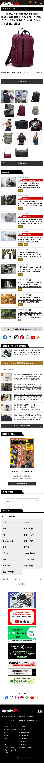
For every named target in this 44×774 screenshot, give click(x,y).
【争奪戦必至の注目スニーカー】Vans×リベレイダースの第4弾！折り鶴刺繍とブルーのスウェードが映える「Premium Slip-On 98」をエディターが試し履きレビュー (28, 407)
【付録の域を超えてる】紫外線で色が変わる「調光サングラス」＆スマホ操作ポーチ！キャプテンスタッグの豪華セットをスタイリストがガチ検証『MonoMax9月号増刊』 (30, 241)
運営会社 (22, 717)
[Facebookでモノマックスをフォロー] (5, 339)
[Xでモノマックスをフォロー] (11, 339)
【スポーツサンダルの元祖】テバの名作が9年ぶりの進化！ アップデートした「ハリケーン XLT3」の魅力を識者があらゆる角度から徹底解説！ (30, 316)
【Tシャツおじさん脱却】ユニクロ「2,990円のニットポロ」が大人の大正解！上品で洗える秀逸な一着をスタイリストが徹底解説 (28, 417)
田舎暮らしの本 (9, 747)
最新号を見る (22, 483)
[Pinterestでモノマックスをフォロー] (22, 339)
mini (5, 732)
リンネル (7, 735)
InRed (23, 727)
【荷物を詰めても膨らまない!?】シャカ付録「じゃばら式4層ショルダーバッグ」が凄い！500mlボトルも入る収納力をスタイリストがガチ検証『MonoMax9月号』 (30, 205)
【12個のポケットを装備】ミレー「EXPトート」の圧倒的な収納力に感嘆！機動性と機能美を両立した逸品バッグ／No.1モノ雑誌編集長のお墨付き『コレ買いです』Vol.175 (30, 187)
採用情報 (30, 717)
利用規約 (22, 720)
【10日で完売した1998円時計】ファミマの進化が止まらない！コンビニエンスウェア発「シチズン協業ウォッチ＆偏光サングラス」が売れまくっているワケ (28, 397)
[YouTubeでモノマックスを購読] (33, 339)
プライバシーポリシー (9, 720)
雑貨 (25, 244)
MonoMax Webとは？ (9, 717)
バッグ (21, 190)
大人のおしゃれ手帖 (10, 730)
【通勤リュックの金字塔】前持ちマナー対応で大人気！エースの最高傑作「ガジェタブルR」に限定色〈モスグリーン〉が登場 (30, 255)
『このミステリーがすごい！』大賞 (10, 751)
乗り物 (26, 547)
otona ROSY (24, 735)
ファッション (8, 541)
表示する (22, 584)
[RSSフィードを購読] (39, 339)
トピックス (7, 565)
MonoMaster (25, 744)
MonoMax (24, 741)
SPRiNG (6, 738)
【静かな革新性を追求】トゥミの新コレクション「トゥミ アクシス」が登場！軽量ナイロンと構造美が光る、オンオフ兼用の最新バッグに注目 (30, 271)
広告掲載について (33, 720)
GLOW (6, 741)
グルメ (21, 305)
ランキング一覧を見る (22, 425)
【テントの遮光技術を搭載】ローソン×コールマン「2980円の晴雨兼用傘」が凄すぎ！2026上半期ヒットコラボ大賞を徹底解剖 (28, 376)
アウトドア (28, 541)
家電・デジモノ (30, 534)
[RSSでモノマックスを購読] (37, 698)
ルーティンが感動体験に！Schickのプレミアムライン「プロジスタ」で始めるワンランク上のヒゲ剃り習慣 (30, 284)
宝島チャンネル (9, 727)
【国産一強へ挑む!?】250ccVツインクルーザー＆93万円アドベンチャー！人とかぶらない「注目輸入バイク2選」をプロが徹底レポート (28, 386)
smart (6, 744)
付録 (4, 522)
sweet (23, 730)
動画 (4, 559)
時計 (4, 528)
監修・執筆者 (8, 571)
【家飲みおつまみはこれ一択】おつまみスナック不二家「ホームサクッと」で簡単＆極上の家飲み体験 (30, 299)
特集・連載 (28, 565)
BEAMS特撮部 (29, 553)
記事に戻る (22, 81)
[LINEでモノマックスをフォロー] (27, 339)
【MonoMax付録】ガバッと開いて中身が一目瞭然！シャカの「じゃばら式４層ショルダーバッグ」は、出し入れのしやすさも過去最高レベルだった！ (28, 352)
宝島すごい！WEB (26, 747)
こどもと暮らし (30, 559)
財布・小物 (28, 528)
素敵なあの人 (25, 732)
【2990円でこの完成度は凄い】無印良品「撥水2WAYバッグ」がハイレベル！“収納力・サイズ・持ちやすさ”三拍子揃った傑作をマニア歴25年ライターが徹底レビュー (30, 223)
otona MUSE (25, 738)
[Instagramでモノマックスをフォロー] (16, 339)
